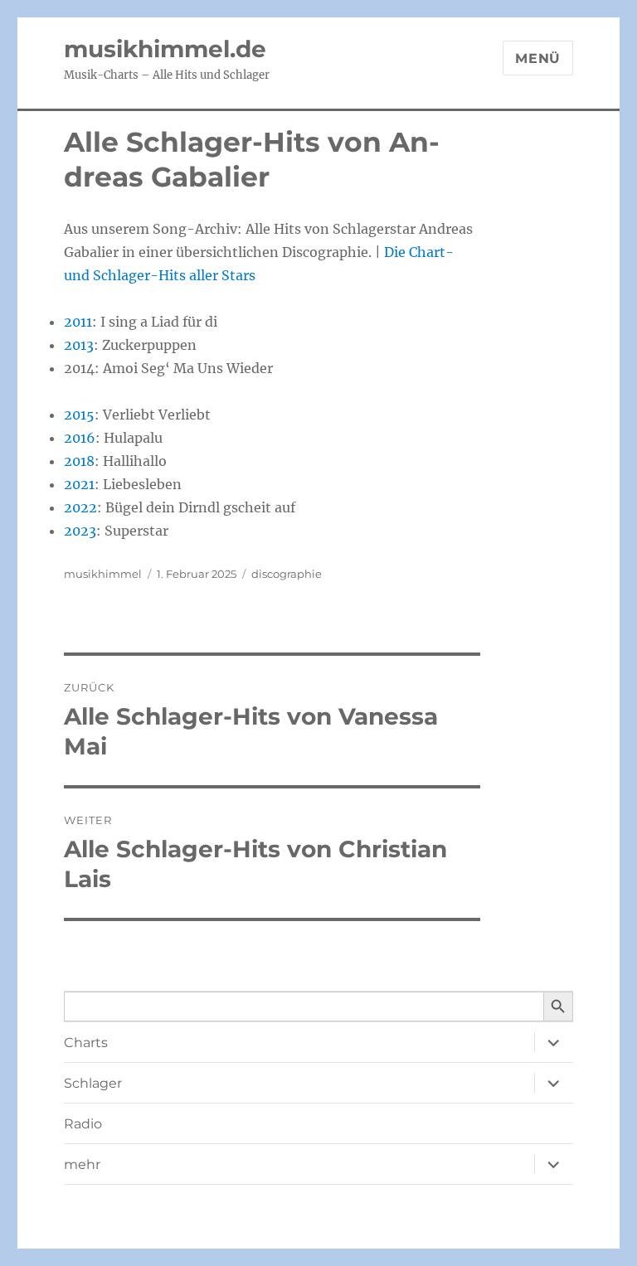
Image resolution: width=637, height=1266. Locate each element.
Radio (83, 1124)
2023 (80, 530)
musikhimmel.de (165, 49)
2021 (79, 484)
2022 (80, 507)
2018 (79, 461)
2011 (78, 321)
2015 (79, 414)
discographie (286, 573)
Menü (538, 58)
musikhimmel (103, 573)
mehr (82, 1164)
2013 (79, 345)
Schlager (93, 1083)
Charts (86, 1042)
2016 (79, 437)
